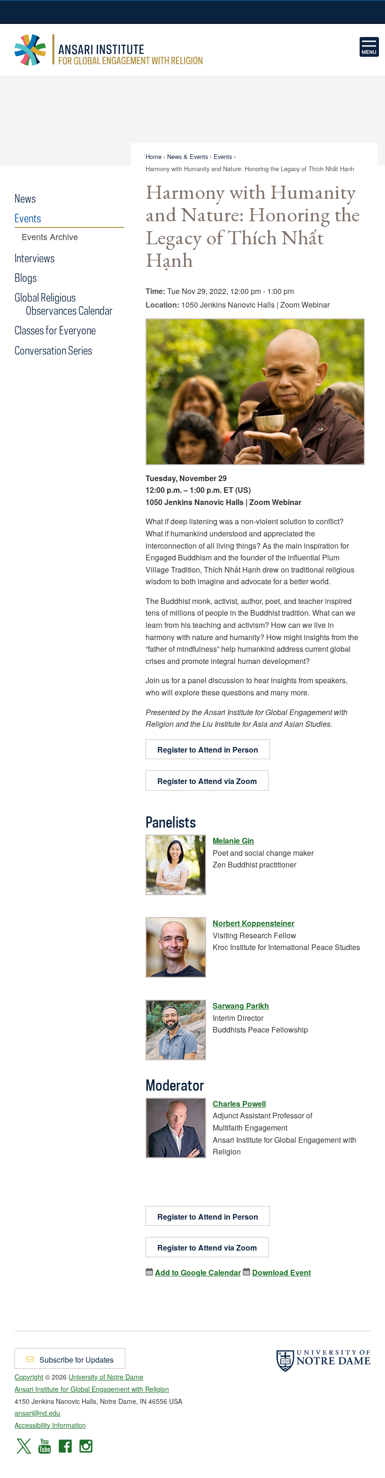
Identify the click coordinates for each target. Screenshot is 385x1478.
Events (223, 156)
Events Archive (50, 237)
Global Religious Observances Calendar (63, 303)
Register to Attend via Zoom (207, 781)
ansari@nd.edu (37, 1413)
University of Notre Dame (192, 11)
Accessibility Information (50, 1425)
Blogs (26, 277)
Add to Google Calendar (198, 1272)
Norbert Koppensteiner (253, 923)
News (25, 198)
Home (154, 156)
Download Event (281, 1272)
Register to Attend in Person (207, 749)
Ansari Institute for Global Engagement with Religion (108, 49)
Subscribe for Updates (76, 1359)
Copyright (29, 1376)
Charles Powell (239, 1103)
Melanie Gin (233, 840)
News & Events (187, 156)
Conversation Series (53, 350)
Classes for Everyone (55, 330)
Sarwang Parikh (241, 1005)
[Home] (369, 47)
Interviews (34, 257)
